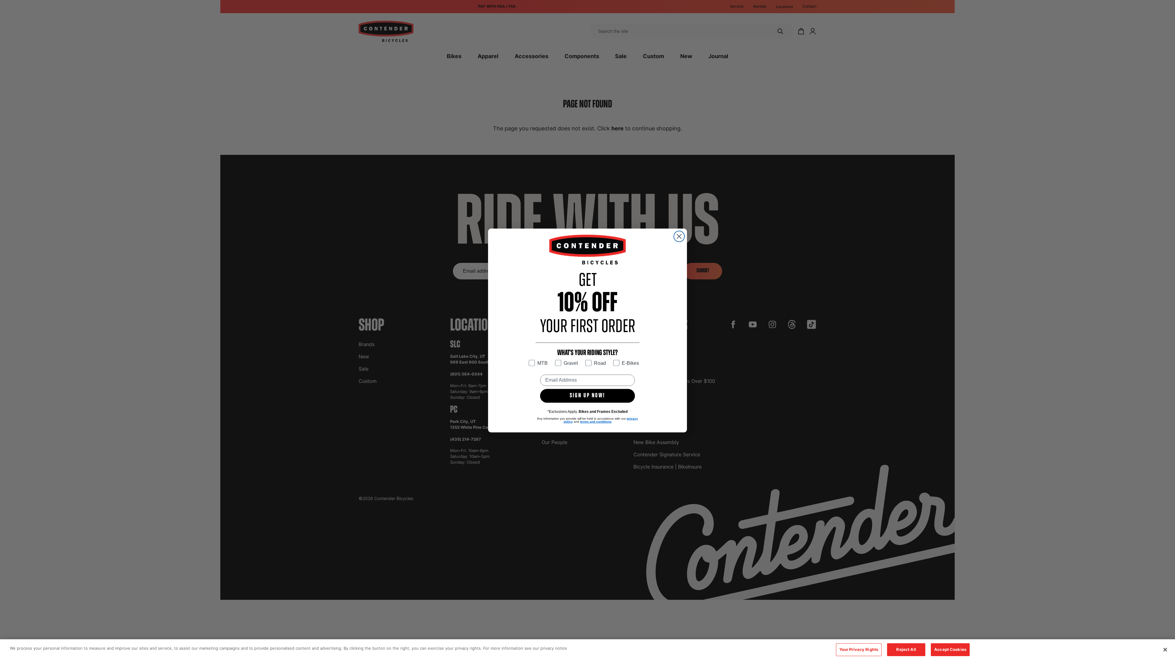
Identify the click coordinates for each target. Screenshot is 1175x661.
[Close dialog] (679, 236)
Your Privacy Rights (858, 649)
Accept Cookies (950, 649)
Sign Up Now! (587, 396)
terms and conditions (596, 421)
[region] (587, 650)
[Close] (1165, 649)
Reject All (906, 649)
